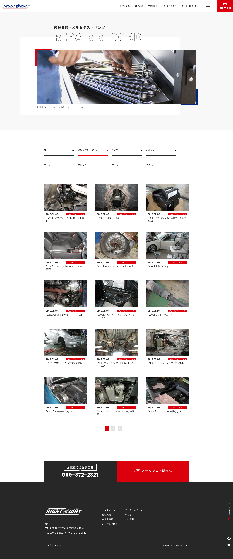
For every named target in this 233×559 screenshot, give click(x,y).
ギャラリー (130, 514)
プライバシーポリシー (58, 545)
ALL (46, 150)
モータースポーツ (189, 6)
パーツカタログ (169, 6)
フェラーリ (117, 165)
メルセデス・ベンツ (87, 150)
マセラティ (83, 165)
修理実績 (139, 6)
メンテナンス (124, 6)
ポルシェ (150, 150)
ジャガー (48, 165)
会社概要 (129, 519)
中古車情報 (152, 6)
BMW (115, 150)
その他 (149, 165)
